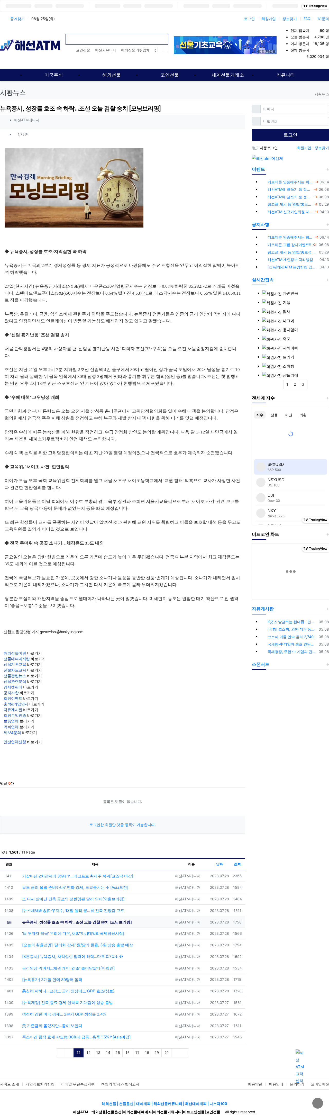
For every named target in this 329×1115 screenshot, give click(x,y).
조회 (237, 864)
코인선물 (83, 50)
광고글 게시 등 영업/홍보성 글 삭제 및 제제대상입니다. (290, 204)
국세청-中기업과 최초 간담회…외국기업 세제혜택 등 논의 (292, 644)
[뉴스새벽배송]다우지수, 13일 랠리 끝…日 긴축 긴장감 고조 (72, 910)
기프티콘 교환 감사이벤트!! (289, 244)
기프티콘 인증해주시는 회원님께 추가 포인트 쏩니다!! (291, 182)
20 (166, 1052)
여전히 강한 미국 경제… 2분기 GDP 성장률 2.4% (63, 1014)
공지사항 (260, 224)
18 (147, 1052)
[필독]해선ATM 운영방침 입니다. (293, 267)
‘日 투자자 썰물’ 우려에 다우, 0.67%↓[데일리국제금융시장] (72, 933)
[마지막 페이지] (184, 1052)
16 (127, 1052)
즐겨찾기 (17, 18)
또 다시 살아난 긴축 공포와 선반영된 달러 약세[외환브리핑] (72, 898)
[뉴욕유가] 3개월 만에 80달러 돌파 (51, 979)
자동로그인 (269, 148)
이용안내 (276, 1084)
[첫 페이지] (60, 1052)
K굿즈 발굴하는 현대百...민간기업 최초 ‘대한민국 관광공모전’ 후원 (292, 622)
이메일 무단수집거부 (78, 1084)
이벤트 (258, 169)
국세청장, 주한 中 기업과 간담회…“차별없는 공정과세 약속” (292, 651)
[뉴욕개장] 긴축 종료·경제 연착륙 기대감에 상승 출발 (67, 1002)
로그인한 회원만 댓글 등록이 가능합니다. (122, 824)
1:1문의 (323, 18)
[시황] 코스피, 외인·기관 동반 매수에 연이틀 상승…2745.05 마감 (292, 629)
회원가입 (268, 18)
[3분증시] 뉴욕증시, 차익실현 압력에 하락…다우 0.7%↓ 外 (72, 956)
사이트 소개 (9, 1084)
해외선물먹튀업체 (135, 50)
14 (108, 1052)
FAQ (307, 18)
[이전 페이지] (69, 1052)
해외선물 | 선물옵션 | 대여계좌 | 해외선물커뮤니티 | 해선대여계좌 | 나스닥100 (164, 1103)
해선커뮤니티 (105, 50)
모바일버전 (320, 1084)
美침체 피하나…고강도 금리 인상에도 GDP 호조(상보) (67, 991)
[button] (238, 134)
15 (118, 1052)
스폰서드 (260, 664)
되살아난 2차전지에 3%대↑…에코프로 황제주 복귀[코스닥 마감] (77, 876)
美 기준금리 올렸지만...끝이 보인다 (51, 1025)
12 (88, 1052)
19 (157, 1052)
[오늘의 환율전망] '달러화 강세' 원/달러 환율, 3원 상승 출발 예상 (77, 944)
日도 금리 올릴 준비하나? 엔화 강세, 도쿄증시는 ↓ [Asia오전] (74, 887)
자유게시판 (263, 608)
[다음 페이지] (175, 1052)
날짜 (219, 864)
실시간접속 (263, 279)
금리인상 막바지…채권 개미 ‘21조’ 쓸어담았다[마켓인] (68, 968)
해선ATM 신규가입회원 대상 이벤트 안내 (291, 212)
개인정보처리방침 (40, 1084)
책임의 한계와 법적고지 (120, 1084)
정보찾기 (289, 18)
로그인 (249, 18)
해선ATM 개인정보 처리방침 (290, 259)
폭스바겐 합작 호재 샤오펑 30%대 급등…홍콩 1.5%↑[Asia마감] (76, 1037)
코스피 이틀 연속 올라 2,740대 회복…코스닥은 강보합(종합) (292, 636)
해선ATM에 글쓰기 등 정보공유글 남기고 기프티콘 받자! (290, 189)
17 (137, 1052)
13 (98, 1052)
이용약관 (255, 1084)
